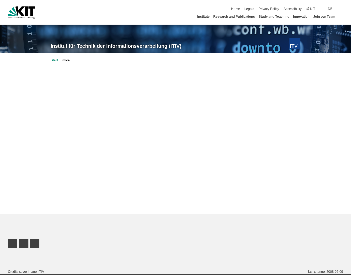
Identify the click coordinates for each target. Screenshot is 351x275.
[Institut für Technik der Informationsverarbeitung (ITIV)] (295, 43)
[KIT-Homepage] (21, 12)
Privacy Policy (269, 9)
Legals (249, 9)
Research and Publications (234, 16)
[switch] (341, 9)
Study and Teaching (274, 16)
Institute (203, 16)
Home (235, 9)
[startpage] (341, 16)
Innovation (301, 16)
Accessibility (293, 9)
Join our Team (324, 16)
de (330, 9)
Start (54, 60)
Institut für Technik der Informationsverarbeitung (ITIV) (116, 46)
